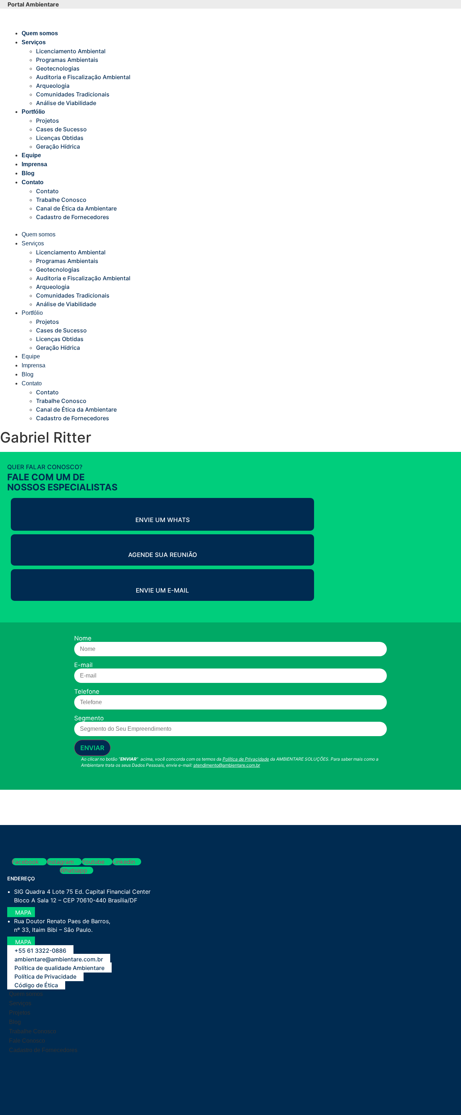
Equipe (31, 155)
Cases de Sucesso (61, 129)
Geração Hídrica (58, 146)
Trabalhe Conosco (61, 199)
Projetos (47, 120)
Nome (82, 638)
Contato (33, 182)
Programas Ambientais (67, 59)
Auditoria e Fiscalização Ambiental (83, 77)
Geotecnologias (58, 68)
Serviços (34, 42)
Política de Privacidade (246, 759)
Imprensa (34, 164)
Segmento (89, 718)
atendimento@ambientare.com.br (226, 765)
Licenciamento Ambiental (71, 51)
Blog (28, 173)
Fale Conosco (27, 1041)
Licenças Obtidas (60, 137)
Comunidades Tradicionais (72, 94)
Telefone (86, 692)
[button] (185, 225)
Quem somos (40, 33)
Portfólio (33, 112)
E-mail (83, 665)
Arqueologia (53, 85)
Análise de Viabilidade (66, 102)
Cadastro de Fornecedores (72, 217)
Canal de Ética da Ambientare (76, 208)
